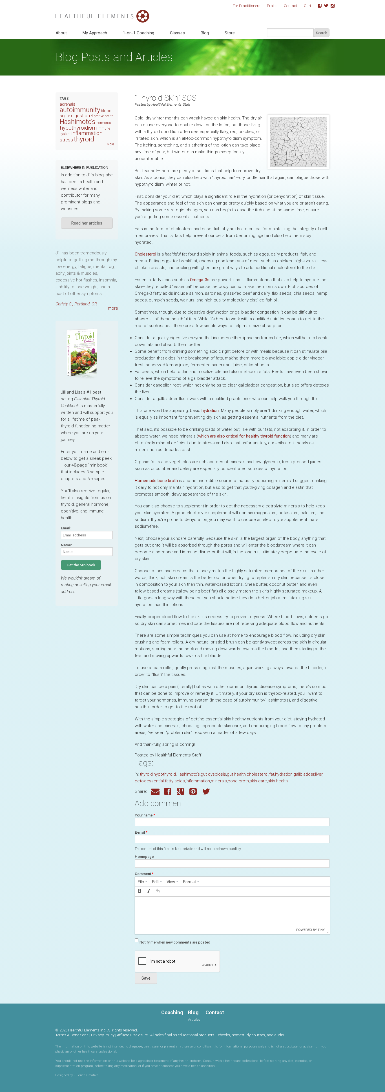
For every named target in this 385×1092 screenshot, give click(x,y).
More (110, 144)
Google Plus (181, 791)
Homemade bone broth (156, 480)
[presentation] (142, 881)
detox (140, 781)
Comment (144, 874)
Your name (145, 815)
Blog (205, 32)
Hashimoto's (188, 774)
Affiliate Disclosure (132, 1035)
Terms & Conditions (71, 1035)
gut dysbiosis (213, 774)
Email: (65, 528)
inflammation (198, 781)
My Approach (95, 32)
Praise (272, 5)
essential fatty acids (166, 781)
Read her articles (86, 223)
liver (318, 774)
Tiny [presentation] (321, 929)
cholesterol (257, 774)
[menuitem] (142, 881)
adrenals (67, 104)
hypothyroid (165, 774)
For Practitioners (246, 5)
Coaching (172, 1012)
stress (66, 140)
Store (230, 32)
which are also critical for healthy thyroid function (244, 436)
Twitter (324, 6)
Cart (307, 5)
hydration (210, 410)
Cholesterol (145, 254)
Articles (194, 1019)
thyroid (146, 774)
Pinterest (193, 791)
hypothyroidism (78, 128)
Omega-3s (199, 279)
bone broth (238, 781)
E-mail (141, 832)
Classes (177, 32)
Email (155, 791)
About (61, 32)
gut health (236, 774)
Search (321, 33)
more (113, 308)
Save (146, 978)
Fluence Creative (86, 1075)
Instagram (330, 6)
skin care (258, 781)
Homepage (144, 856)
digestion (80, 115)
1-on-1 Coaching (138, 32)
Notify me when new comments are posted (175, 942)
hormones (103, 123)
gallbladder (303, 774)
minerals (219, 781)
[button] (140, 891)
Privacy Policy (102, 1035)
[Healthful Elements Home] (102, 12)
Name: (66, 545)
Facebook (317, 6)
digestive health (102, 116)
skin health (278, 781)
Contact (290, 5)
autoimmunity (80, 110)
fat (271, 774)
